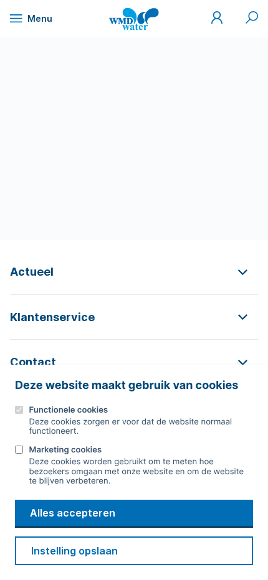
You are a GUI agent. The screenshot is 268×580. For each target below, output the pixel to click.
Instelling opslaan (74, 551)
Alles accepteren (72, 513)
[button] (134, 272)
